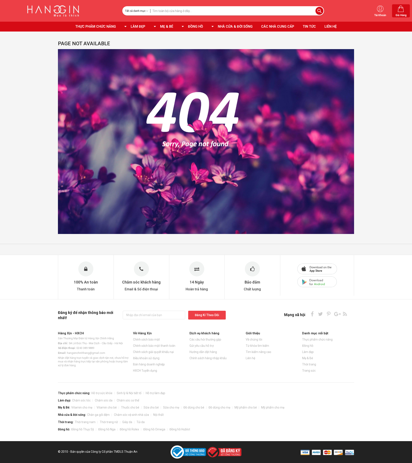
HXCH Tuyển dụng (145, 370)
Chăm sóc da (103, 400)
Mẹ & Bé (307, 358)
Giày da (127, 422)
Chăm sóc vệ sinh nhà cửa (131, 414)
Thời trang (309, 364)
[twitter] (320, 314)
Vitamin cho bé (107, 407)
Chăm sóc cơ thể (128, 400)
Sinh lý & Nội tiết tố (129, 393)
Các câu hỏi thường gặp (205, 339)
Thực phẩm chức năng (317, 339)
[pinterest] (328, 314)
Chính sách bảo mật (146, 339)
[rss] (345, 314)
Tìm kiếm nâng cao (258, 352)
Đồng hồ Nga (106, 429)
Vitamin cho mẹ (81, 407)
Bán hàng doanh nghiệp (149, 364)
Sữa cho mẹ (171, 407)
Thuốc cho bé (130, 407)
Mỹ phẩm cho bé (246, 407)
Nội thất (158, 414)
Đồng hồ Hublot (180, 429)
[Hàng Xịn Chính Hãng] (54, 11)
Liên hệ (250, 358)
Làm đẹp (308, 352)
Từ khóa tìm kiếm (257, 345)
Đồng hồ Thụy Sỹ (82, 429)
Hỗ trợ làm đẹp (155, 393)
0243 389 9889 (85, 348)
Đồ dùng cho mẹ (219, 407)
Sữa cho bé (151, 407)
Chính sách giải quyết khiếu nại (153, 352)
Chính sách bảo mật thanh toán (154, 345)
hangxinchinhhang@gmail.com (86, 352)
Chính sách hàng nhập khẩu (208, 358)
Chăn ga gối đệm (98, 414)
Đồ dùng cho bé (193, 407)
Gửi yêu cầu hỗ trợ (201, 345)
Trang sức (309, 370)
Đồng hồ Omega (154, 429)
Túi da (140, 422)
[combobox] (237, 10)
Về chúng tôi (254, 339)
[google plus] (336, 314)
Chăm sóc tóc (81, 400)
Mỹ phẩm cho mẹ (272, 407)
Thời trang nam (85, 422)
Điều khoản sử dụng (146, 358)
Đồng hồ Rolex (129, 429)
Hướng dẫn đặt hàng (203, 352)
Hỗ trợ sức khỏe (101, 393)
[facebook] (312, 314)
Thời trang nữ (109, 422)
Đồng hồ (307, 345)
